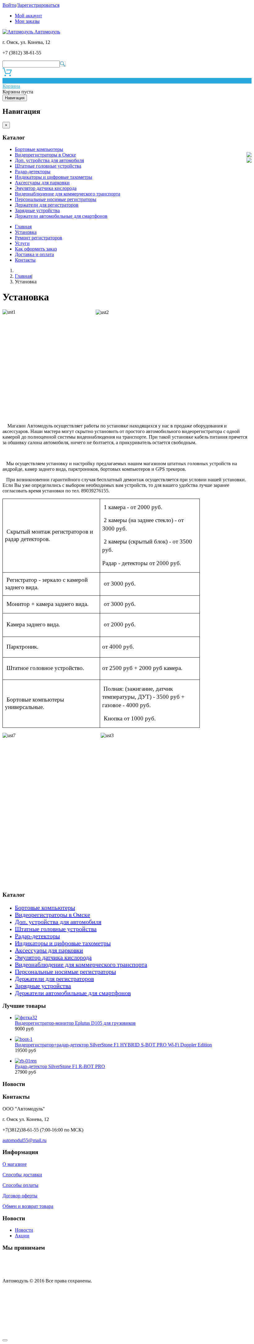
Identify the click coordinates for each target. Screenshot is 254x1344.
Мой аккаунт (28, 15)
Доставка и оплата (34, 254)
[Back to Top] (4, 1340)
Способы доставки (22, 1174)
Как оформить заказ (36, 248)
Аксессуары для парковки (42, 182)
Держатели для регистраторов (46, 205)
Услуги (22, 243)
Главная (23, 226)
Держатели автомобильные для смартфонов (61, 216)
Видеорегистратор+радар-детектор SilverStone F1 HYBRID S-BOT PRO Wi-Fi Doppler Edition (113, 1044)
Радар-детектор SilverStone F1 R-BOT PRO (60, 1066)
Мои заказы (27, 21)
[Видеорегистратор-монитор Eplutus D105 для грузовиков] (26, 1017)
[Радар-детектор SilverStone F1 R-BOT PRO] (26, 1060)
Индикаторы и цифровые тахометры (53, 177)
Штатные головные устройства (48, 166)
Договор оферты (19, 1195)
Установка (26, 232)
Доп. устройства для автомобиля (49, 160)
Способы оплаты (20, 1185)
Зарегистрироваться (38, 5)
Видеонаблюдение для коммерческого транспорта (67, 193)
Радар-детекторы (32, 171)
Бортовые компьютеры (39, 149)
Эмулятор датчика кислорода (46, 188)
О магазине (14, 1164)
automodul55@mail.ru (24, 1140)
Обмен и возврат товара (27, 1206)
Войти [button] (9, 5)
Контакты (25, 260)
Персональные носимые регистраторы (55, 199)
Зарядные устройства (37, 210)
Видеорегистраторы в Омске (45, 154)
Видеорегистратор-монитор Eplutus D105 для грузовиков (75, 1023)
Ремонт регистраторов (38, 237)
